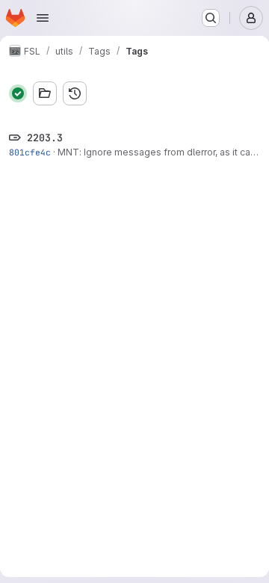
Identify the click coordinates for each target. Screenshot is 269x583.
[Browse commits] (75, 93)
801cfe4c (30, 152)
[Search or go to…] (211, 18)
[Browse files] (45, 93)
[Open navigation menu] (43, 18)
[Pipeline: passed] (18, 93)
